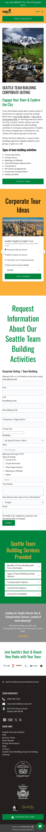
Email (9, 400)
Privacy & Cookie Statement (23, 829)
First (4, 387)
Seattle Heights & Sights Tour (19, 241)
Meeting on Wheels (14, 471)
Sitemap (6, 754)
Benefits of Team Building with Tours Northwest (20, 566)
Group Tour (11, 459)
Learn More (23, 636)
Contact (5, 749)
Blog (4, 746)
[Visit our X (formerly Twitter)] (16, 719)
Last (4, 397)
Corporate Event (13, 463)
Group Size (7, 429)
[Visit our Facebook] (4, 719)
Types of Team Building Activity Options (21, 575)
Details (10, 270)
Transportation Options (17, 582)
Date (4, 444)
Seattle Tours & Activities (13, 732)
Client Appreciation (14, 467)
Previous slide (3, 252)
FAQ (4, 735)
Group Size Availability (17, 594)
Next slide (43, 252)
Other (8, 474)
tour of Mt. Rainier (22, 116)
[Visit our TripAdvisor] (10, 719)
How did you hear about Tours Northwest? (21, 497)
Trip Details (7, 484)
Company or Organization (13, 419)
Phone (9, 410)
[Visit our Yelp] (20, 719)
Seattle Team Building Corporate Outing (22, 682)
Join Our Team (8, 737)
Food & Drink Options (16, 588)
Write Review (8, 740)
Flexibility (6, 435)
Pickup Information (10, 743)
